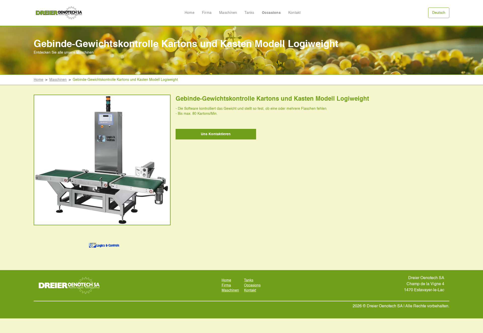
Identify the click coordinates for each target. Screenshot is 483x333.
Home (189, 13)
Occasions (271, 13)
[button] (438, 13)
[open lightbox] (102, 160)
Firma (207, 13)
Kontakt (294, 13)
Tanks (249, 13)
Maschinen (228, 13)
